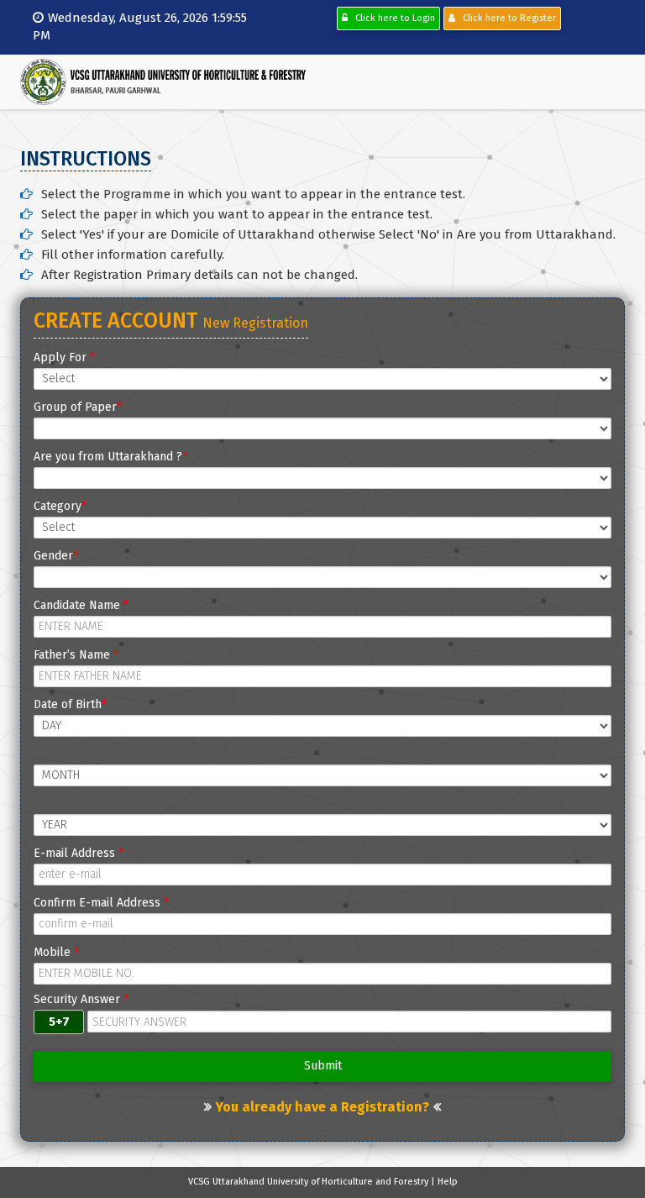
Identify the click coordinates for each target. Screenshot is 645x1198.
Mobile (56, 952)
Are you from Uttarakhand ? (110, 456)
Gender (56, 555)
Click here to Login (391, 18)
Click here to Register (505, 18)
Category (60, 506)
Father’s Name (76, 655)
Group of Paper (78, 407)
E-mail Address (78, 853)
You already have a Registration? (322, 1107)
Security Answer (81, 999)
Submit (323, 1066)
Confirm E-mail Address (101, 902)
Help (448, 1181)
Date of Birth (70, 704)
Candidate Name (81, 605)
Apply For (64, 357)
